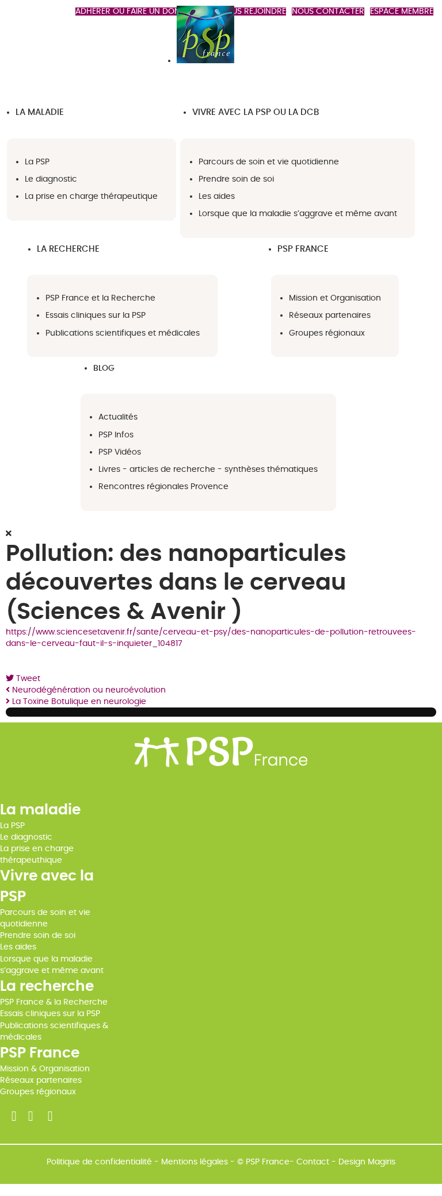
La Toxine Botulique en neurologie (78, 702)
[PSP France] (205, 61)
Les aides (18, 947)
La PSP (12, 826)
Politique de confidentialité (99, 1162)
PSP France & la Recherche (54, 1002)
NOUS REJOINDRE (253, 11)
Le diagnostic (26, 837)
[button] (40, 112)
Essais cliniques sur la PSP (50, 1014)
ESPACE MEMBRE (401, 11)
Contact (312, 1162)
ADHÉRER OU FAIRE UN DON (127, 11)
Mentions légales (194, 1162)
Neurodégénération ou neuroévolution (88, 690)
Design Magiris (366, 1162)
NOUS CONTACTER (328, 11)
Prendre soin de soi (37, 936)
